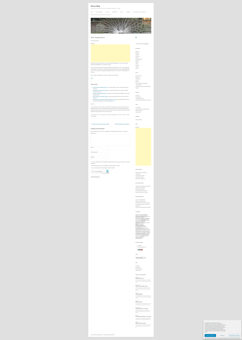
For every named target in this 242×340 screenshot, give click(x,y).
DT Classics (137, 95)
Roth (145, 225)
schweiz (145, 226)
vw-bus (136, 234)
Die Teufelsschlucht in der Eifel (141, 190)
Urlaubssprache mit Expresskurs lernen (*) (143, 99)
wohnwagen (137, 236)
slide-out (143, 228)
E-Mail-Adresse (94, 152)
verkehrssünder (140, 233)
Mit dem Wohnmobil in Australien (122, 124)
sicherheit (137, 65)
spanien (146, 228)
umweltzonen (138, 232)
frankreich (142, 217)
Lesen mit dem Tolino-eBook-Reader (142, 109)
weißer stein (144, 234)
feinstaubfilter (137, 217)
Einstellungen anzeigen (234, 335)
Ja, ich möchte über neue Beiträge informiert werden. (103, 167)
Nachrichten (140, 222)
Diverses (137, 54)
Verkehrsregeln (145, 232)
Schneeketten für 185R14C (140, 187)
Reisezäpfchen (138, 96)
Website (92, 157)
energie (148, 216)
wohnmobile (144, 235)
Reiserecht (141, 223)
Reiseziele (137, 60)
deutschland (139, 216)
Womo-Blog (95, 6)
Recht (137, 224)
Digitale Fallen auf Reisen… (140, 178)
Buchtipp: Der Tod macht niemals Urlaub (100, 124)
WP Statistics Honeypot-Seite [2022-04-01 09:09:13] (100, 14)
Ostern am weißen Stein (139, 189)
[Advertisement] (110, 53)
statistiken (137, 229)
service (136, 63)
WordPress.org (138, 270)
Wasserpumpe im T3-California (141, 172)
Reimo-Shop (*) (138, 112)
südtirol (148, 229)
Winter (147, 234)
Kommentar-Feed (138, 268)
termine (136, 66)
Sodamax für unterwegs (139, 175)
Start (92, 12)
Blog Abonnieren (99, 12)
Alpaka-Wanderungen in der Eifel (141, 192)
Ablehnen (222, 335)
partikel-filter (147, 222)
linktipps (139, 220)
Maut (136, 221)
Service (121, 12)
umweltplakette (145, 231)
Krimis (136, 220)
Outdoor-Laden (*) (138, 110)
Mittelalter (143, 221)
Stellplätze (94, 116)
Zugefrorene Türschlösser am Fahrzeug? (142, 186)
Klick (92, 78)
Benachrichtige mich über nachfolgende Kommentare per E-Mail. (106, 165)
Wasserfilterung (142, 199)
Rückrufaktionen (138, 226)
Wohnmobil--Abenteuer (139, 204)
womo (109, 114)
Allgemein (137, 51)
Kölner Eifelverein (138, 119)
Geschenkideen (140, 218)
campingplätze (143, 214)
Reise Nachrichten (138, 59)
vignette (148, 233)
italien (147, 218)
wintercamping (138, 235)
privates (137, 57)
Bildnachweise (139, 84)
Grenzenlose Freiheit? (139, 177)
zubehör (137, 68)
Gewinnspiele (115, 12)
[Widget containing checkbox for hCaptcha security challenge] (100, 171)
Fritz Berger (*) (138, 107)
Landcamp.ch (138, 174)
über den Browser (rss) (142, 246)
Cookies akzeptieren (210, 335)
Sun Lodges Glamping (139, 98)
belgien (137, 214)
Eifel (146, 216)
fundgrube (137, 56)
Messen (139, 221)
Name (92, 147)
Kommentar (93, 133)
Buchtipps (107, 12)
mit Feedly (140, 245)
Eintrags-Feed (138, 267)
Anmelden (137, 265)
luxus (148, 220)
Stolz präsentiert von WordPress (109, 334)
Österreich (138, 238)
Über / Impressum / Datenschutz (210, 338)
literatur (144, 220)
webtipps (139, 234)
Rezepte (137, 62)
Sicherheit (128, 12)
